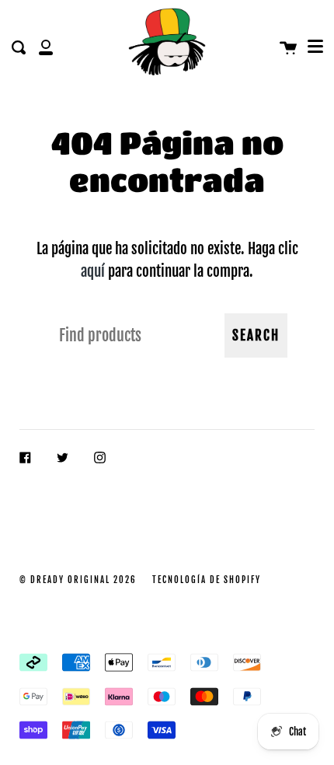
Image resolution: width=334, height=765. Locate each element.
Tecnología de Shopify (206, 580)
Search (256, 335)
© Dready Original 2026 (78, 580)
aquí (93, 271)
